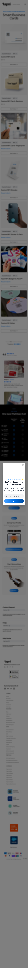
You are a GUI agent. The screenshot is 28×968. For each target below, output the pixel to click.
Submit (14, 501)
